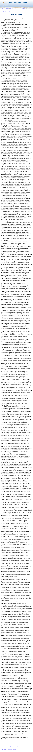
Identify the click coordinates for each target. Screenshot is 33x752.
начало (3, 8)
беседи (12, 8)
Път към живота (21, 8)
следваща (3, 11)
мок (15, 8)
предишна (9, 11)
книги (7, 8)
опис (14, 11)
